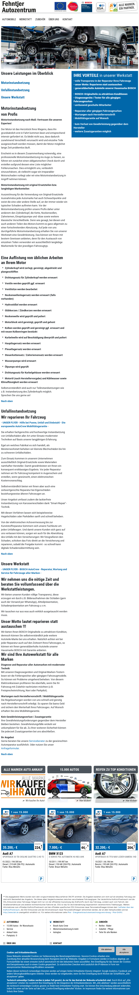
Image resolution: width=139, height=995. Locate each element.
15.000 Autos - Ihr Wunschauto (20, 925)
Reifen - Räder (105, 925)
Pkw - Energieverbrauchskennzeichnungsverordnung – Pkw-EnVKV (95, 912)
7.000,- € (55, 847)
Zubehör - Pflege (106, 929)
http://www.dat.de (10, 912)
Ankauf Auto (12, 932)
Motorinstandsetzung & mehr (66, 929)
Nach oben (7, 401)
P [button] (41, 879)
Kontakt (57, 943)
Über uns (11, 943)
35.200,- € (10, 847)
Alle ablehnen (106, 949)
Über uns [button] (54, 19)
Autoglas (57, 932)
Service (10, 929)
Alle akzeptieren (124, 951)
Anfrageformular (10, 748)
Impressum (91, 988)
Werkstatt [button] (25, 19)
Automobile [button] (9, 19)
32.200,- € (102, 847)
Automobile (13, 922)
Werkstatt (58, 922)
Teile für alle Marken (108, 932)
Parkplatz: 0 (12, 935)
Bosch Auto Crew (60, 925)
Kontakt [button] (67, 19)
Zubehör (103, 922)
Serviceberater (37, 741)
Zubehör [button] (40, 19)
